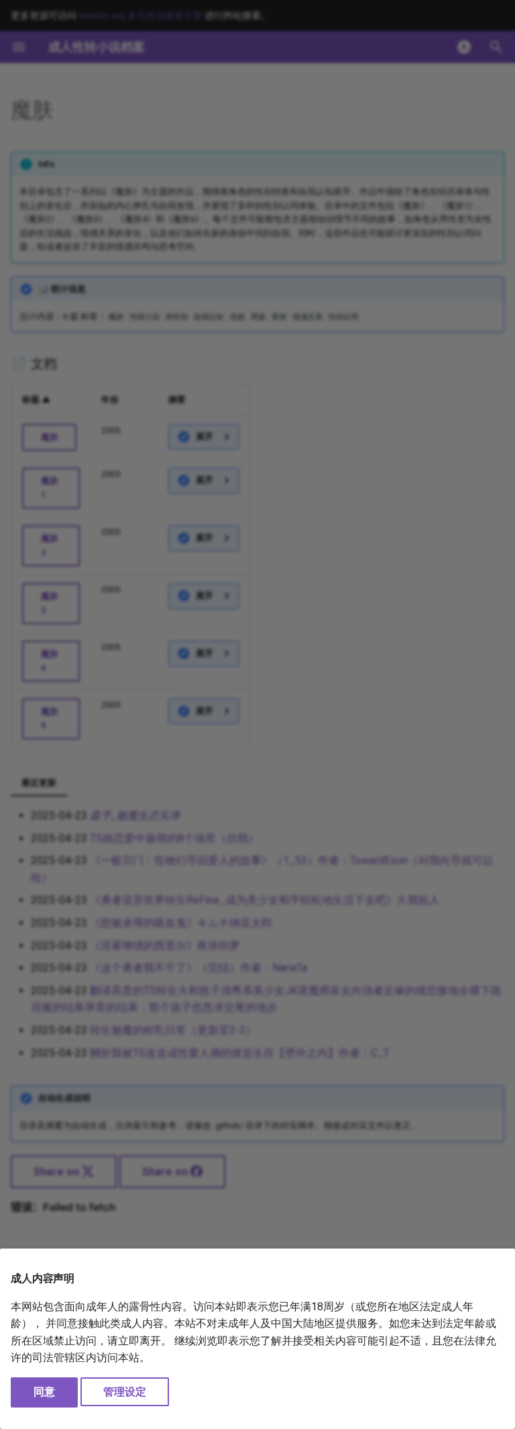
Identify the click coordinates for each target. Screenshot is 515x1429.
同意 (44, 1391)
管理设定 (124, 1391)
